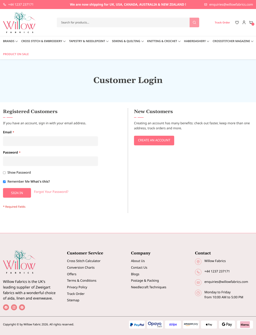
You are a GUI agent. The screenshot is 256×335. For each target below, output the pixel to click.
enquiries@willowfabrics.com (231, 4)
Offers (71, 274)
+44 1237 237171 (21, 4)
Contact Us (139, 267)
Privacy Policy (77, 287)
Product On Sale (16, 54)
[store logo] (19, 22)
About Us (138, 261)
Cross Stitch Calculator (84, 261)
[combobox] (128, 22)
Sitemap (73, 300)
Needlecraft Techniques (148, 287)
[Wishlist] (237, 22)
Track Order (76, 293)
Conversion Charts (81, 267)
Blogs (135, 274)
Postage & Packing (145, 280)
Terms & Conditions (81, 280)
